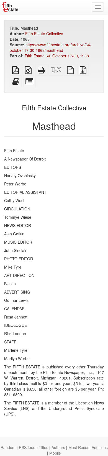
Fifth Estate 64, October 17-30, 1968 (57, 55)
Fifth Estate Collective (44, 33)
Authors (58, 447)
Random (8, 447)
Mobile (55, 453)
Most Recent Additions (88, 447)
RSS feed (27, 447)
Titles (43, 447)
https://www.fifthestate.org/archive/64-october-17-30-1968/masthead (50, 47)
